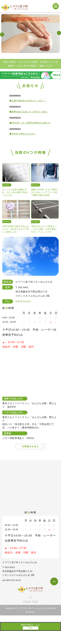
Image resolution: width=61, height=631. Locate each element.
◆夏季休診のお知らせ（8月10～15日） (28, 111)
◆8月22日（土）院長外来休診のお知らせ (29, 123)
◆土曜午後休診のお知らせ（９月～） (28, 100)
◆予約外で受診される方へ (22, 134)
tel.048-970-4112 (11, 580)
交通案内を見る (30, 446)
